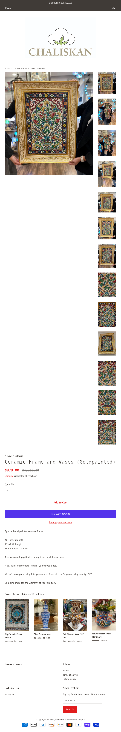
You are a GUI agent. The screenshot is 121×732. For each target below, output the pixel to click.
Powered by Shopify (75, 719)
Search (66, 670)
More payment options (60, 522)
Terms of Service (70, 674)
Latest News (13, 664)
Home (7, 68)
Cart (114, 8)
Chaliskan (59, 719)
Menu (8, 8)
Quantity (9, 484)
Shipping (9, 475)
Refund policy (69, 678)
